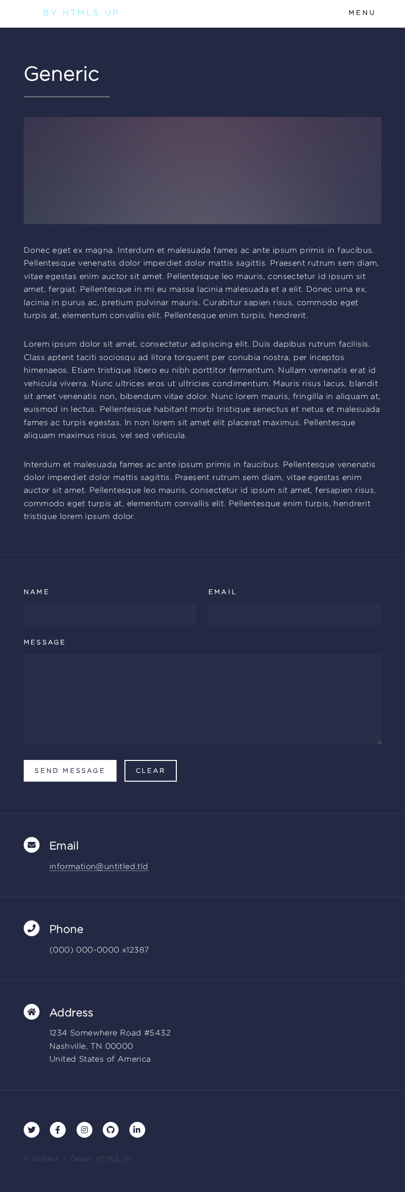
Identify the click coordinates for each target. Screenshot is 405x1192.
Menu (362, 12)
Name (37, 592)
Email (222, 592)
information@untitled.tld (99, 866)
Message (45, 642)
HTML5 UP (113, 1158)
